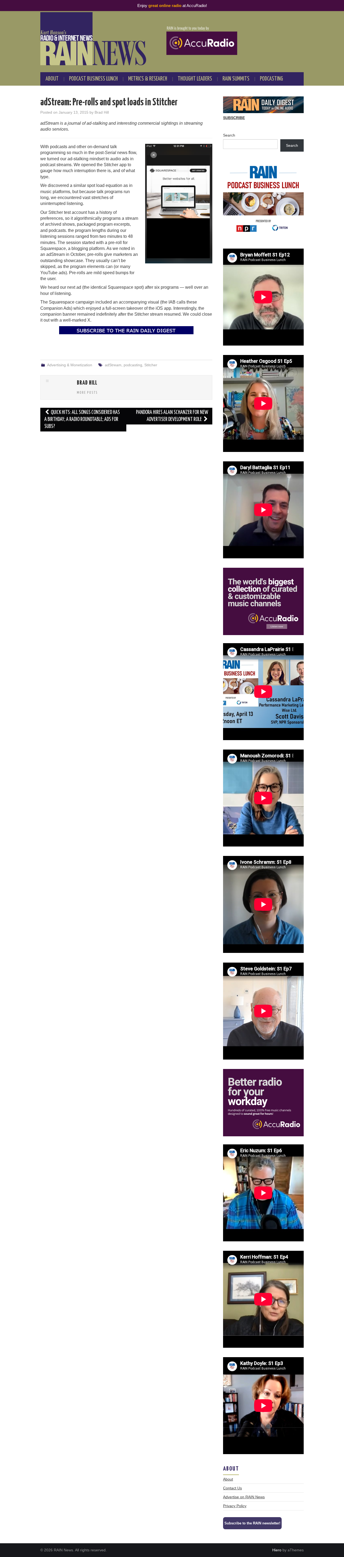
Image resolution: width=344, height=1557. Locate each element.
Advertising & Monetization (69, 365)
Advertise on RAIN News (244, 1497)
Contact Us (232, 1488)
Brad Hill (102, 112)
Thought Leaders (195, 79)
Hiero (276, 1550)
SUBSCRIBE (234, 118)
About (52, 79)
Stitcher (150, 365)
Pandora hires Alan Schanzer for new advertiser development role (172, 416)
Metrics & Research (147, 79)
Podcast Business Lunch (93, 79)
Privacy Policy (234, 1506)
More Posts (87, 393)
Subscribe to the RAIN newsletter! (252, 1523)
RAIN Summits (236, 79)
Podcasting (271, 79)
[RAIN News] (172, 38)
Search (229, 135)
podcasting (133, 365)
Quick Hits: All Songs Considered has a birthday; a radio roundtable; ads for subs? (82, 419)
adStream (113, 365)
